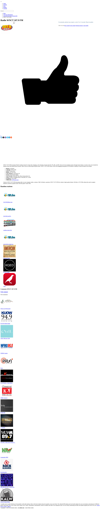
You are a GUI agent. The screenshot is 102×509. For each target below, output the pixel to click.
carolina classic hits (7, 230)
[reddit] (11, 137)
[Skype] (7, 137)
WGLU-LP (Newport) (5, 308)
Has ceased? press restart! (70, 25)
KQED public (6, 272)
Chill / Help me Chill (5, 338)
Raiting (5, 7)
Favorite (5, 8)
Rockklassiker (4, 472)
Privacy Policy (4, 506)
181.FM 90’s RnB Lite (8, 244)
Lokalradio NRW (4, 457)
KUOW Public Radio (5, 323)
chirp (4, 286)
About (98, 505)
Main (4, 13)
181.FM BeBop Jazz (7, 202)
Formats (5, 4)
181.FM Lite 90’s (7, 216)
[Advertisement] (17, 141)
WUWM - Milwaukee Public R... (8, 442)
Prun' (2, 368)
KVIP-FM (3, 412)
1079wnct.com (15, 179)
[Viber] (5, 137)
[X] (3, 137)
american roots (6, 258)
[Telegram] (1, 137)
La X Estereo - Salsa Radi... (7, 383)
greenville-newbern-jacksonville (10, 16)
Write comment (4, 292)
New (4, 6)
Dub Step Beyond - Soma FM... (8, 487)
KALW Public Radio (5, 502)
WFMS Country (4, 353)
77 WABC (3, 427)
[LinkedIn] (9, 137)
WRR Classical (4, 397)
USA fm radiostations (8, 14)
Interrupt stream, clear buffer (82, 25)
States (4, 3)
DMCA (9, 506)
